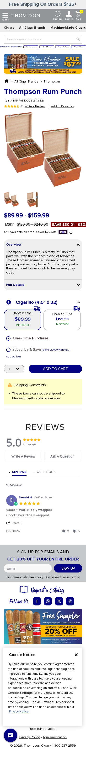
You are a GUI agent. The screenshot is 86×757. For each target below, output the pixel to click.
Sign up (68, 568)
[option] (11, 199)
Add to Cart (55, 368)
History (57, 19)
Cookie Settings (20, 693)
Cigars (9, 27)
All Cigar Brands (32, 27)
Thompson (51, 81)
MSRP (10, 224)
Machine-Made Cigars (68, 27)
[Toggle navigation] (5, 15)
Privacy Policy (29, 737)
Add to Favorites (62, 106)
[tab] (23, 456)
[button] (9, 116)
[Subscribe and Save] (43, 626)
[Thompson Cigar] (25, 15)
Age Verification (55, 737)
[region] (42, 687)
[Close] (76, 654)
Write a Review (35, 106)
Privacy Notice (19, 711)
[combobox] (43, 39)
